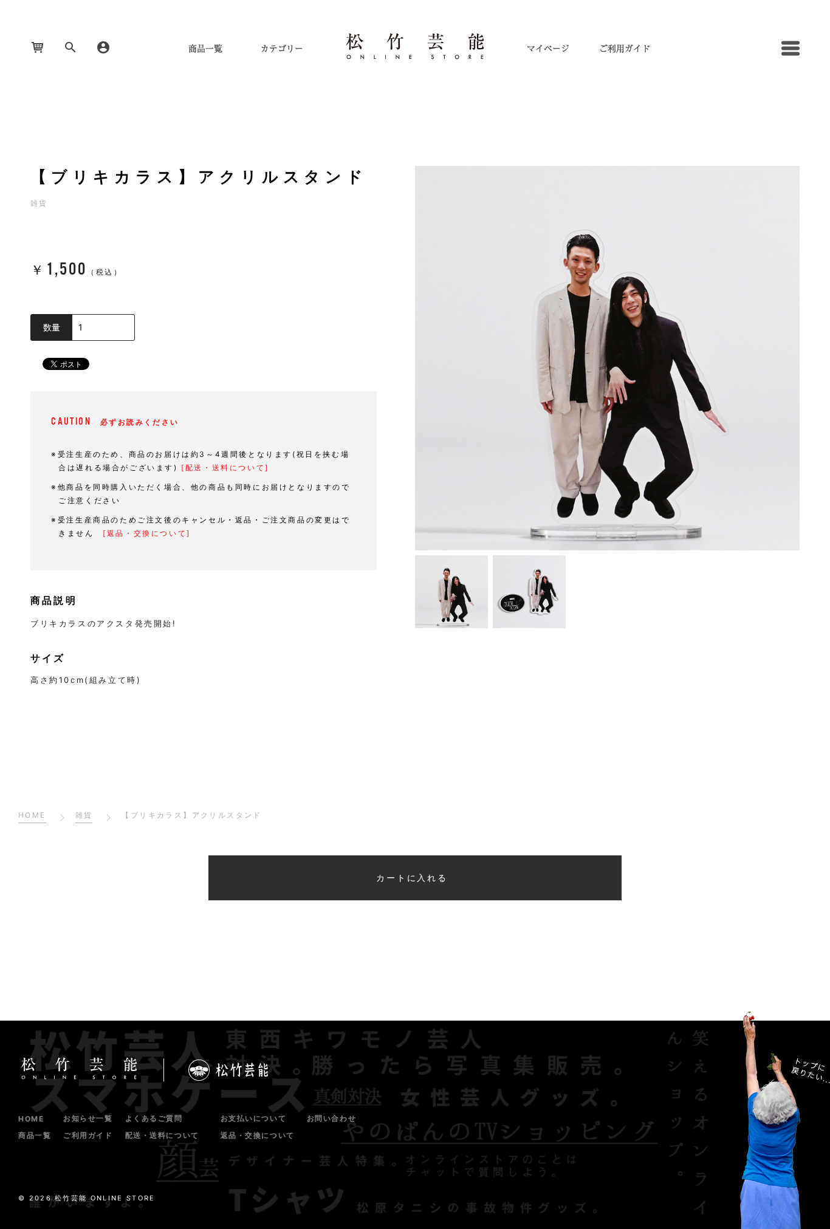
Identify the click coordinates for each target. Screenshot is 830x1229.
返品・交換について (258, 1135)
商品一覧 (205, 48)
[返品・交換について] (147, 533)
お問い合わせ (331, 1118)
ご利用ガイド (624, 48)
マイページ (548, 48)
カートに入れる (412, 878)
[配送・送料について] (225, 467)
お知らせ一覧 (87, 1118)
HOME (31, 1118)
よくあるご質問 (154, 1118)
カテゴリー (282, 48)
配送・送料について (162, 1135)
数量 (51, 327)
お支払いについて (253, 1118)
